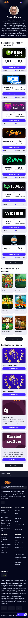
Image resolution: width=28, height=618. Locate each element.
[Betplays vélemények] (14, 186)
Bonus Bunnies (5, 331)
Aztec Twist (18, 289)
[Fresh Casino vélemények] (14, 53)
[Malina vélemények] (14, 106)
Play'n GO (17, 333)
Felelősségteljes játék (20, 557)
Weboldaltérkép (19, 547)
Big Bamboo (5, 310)
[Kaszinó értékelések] (14, 381)
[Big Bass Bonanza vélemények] (20, 302)
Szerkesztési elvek (19, 554)
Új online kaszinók (6, 515)
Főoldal (2, 475)
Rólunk (16, 540)
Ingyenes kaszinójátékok (5, 538)
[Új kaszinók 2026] (14, 407)
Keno (16, 526)
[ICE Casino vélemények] (14, 79)
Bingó (16, 521)
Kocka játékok (18, 529)
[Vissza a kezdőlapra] (7, 2)
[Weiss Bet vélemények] (14, 213)
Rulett (16, 513)
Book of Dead (18, 331)
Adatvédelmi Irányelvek (18, 563)
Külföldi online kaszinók (5, 511)
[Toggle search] (18, 2)
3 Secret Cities (5, 289)
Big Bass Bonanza (19, 310)
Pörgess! (20, 614)
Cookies (17, 560)
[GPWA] (4, 575)
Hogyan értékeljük (19, 537)
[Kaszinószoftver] (14, 440)
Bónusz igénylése (14, 67)
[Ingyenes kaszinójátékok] (14, 355)
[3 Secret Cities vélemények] (7, 281)
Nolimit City (4, 333)
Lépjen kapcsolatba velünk (20, 543)
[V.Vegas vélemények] (14, 133)
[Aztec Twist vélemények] (20, 281)
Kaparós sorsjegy (19, 524)
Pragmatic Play (18, 311)
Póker (16, 516)
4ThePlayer (4, 290)
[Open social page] (3, 502)
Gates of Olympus (6, 544)
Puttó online (18, 518)
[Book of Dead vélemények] (20, 323)
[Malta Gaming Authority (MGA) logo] (4, 608)
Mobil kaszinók (5, 517)
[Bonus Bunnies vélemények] (7, 323)
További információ (14, 368)
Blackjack (17, 510)
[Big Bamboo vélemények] (7, 302)
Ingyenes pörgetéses (6, 525)
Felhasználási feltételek (18, 550)
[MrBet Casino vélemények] (14, 240)
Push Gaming (5, 311)
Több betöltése (14, 262)
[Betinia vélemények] (14, 160)
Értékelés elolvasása (21, 70)
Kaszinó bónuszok (6, 520)
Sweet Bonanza (5, 541)
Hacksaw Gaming (18, 290)
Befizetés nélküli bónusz (5, 529)
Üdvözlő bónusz (5, 523)
